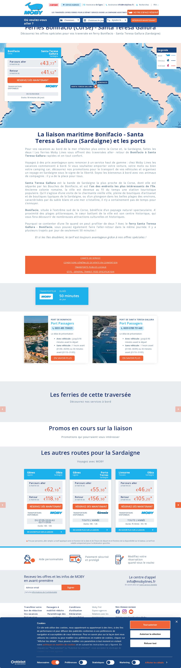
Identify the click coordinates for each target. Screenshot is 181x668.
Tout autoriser (150, 625)
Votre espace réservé (145, 12)
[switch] (83, 662)
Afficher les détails (154, 662)
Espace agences (72, 5)
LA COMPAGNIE (111, 12)
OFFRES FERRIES (71, 12)
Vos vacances (31, 614)
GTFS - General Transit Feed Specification (90, 271)
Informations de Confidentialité (44, 592)
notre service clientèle (148, 585)
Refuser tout (150, 643)
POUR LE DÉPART (84, 12)
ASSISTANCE (122, 12)
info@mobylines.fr (141, 581)
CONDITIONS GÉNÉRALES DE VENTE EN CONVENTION (90, 262)
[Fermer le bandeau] (177, 622)
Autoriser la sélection (150, 634)
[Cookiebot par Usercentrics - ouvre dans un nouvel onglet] (18, 662)
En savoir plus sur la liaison (40, 532)
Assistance (94, 5)
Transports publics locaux (90, 267)
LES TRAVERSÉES (58, 12)
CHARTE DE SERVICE (90, 258)
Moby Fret (97, 607)
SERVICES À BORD (98, 12)
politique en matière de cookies (59, 644)
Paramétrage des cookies (56, 616)
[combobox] (93, 20)
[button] (155, 5)
